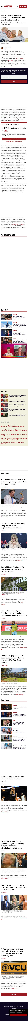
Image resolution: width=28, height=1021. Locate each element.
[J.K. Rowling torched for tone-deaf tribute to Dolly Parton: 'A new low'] (4, 400)
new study (10, 60)
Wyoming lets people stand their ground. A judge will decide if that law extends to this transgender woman (19, 342)
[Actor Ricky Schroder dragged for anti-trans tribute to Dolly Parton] (6, 722)
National (15, 330)
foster (12, 115)
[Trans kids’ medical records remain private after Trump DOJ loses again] (14, 584)
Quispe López (4, 618)
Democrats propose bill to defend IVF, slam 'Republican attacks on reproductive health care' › (13, 425)
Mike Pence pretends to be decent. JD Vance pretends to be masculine (19, 325)
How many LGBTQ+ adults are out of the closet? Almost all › (12, 442)
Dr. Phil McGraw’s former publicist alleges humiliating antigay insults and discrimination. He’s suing (12, 844)
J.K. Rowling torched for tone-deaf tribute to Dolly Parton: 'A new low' (17, 400)
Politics (15, 744)
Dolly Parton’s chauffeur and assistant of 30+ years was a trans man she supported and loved (18, 415)
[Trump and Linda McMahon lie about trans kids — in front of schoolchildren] (6, 738)
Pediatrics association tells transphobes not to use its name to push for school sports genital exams (19, 747)
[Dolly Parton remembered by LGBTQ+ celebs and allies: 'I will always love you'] (14, 902)
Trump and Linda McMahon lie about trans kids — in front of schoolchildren (19, 739)
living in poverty (7, 172)
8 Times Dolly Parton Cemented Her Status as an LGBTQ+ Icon (17, 405)
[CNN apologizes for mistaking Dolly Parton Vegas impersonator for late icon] (14, 540)
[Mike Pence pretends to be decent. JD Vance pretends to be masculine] (6, 324)
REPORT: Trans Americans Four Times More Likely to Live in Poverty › (14, 435)
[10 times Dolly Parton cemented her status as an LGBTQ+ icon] (4, 405)
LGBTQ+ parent (19, 58)
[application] (14, 351)
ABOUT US (7, 1004)
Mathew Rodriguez (5, 665)
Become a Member (14, 139)
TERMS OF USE (21, 1006)
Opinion (15, 314)
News (6, 11)
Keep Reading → (5, 516)
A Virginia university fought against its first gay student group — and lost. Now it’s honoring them (12, 952)
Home (2, 11)
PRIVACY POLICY (6, 1006)
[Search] (17, 6)
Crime (14, 338)
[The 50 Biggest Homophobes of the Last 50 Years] (4, 410)
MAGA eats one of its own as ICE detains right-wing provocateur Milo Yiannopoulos (14, 481)
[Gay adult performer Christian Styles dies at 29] (6, 730)
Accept (18, 1014)
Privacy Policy (12, 1012)
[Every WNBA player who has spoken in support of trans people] (14, 793)
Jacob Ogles (4, 574)
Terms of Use (19, 1012)
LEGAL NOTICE (14, 1008)
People (14, 720)
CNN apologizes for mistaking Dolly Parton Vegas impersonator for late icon (13, 525)
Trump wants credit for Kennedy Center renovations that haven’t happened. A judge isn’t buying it (19, 334)
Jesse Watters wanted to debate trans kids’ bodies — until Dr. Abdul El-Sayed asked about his (20, 716)
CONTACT (3, 1004)
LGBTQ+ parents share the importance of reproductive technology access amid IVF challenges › (14, 430)
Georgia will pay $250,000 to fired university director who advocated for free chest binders (13, 659)
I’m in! (14, 81)
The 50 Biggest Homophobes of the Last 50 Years (17, 410)
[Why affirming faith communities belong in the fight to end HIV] (6, 316)
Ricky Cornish (4, 892)
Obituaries (15, 729)
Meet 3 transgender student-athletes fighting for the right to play (17, 395)
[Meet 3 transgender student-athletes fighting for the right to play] (4, 395)
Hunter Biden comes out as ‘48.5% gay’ (19, 707)
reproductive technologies (18, 224)
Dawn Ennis (4, 530)
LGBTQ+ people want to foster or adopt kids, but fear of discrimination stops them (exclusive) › (14, 439)
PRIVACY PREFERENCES (14, 1006)
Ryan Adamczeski (8, 46)
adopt (2, 115)
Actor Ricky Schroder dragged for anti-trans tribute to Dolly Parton (18, 723)
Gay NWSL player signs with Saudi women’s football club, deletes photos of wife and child (14, 613)
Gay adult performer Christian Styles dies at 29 (19, 731)
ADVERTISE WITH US (23, 1004)
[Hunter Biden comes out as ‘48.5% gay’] (6, 706)
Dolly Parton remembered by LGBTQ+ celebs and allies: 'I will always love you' (14, 887)
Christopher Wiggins (5, 486)
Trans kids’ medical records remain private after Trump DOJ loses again (12, 569)
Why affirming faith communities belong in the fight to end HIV (19, 318)
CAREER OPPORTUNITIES (14, 1004)
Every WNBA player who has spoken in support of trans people (12, 778)
